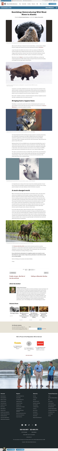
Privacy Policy (44, 328)
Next (39, 328)
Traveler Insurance (51, 403)
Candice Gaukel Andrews (24, 17)
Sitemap (49, 415)
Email (30, 326)
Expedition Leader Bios (36, 403)
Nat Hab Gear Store (51, 406)
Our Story (34, 399)
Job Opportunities (35, 406)
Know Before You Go (51, 412)
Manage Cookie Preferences (37, 417)
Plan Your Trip (50, 401)
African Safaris (18, 397)
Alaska (21, 57)
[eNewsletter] (20, 450)
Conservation (40, 17)
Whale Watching (3, 408)
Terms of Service (35, 413)
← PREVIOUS (12, 272)
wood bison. (41, 47)
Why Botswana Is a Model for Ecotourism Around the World (24, 315)
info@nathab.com (29, 437)
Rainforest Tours (3, 410)
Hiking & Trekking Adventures (5, 413)
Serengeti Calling (14, 313)
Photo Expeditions (3, 397)
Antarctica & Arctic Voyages (20, 406)
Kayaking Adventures (4, 415)
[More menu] (37, 4)
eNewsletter (45, 3)
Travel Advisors (50, 413)
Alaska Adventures (19, 401)
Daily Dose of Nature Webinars (52, 397)
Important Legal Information (52, 408)
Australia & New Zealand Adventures (20, 411)
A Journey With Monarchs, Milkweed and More (43, 315)
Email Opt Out (35, 412)
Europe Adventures (19, 416)
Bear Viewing (3, 406)
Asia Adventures (18, 408)
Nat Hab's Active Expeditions (5, 412)
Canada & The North (19, 403)
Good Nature (50, 7)
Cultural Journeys (3, 401)
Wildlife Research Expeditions (5, 419)
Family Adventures (3, 403)
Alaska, (36, 17)
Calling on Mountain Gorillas (39, 276)
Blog (49, 399)
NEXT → (46, 272)
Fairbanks (19, 246)
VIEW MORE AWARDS (29, 355)
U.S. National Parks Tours (20, 399)
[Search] (40, 3)
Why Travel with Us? (36, 401)
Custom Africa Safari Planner (5, 417)
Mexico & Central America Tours (21, 413)
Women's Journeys (3, 399)
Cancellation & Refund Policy (52, 410)
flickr (34, 131)
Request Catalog (52, 3)
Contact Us (34, 408)
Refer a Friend (35, 410)
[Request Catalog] (11, 450)
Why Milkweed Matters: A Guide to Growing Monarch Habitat (33, 315)
